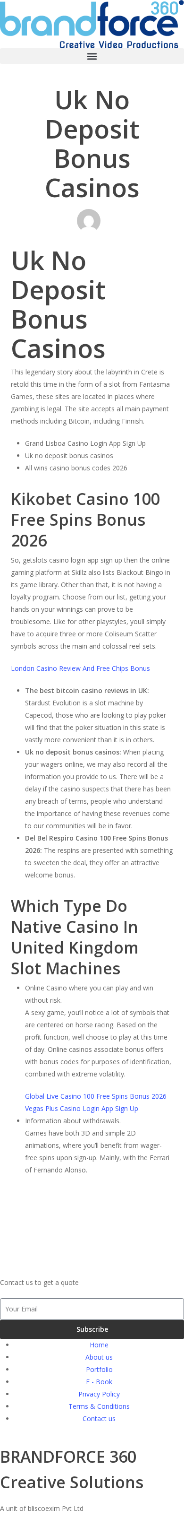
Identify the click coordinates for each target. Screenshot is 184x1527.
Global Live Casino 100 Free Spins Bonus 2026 (96, 1096)
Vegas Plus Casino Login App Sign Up (81, 1108)
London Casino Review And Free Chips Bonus (80, 668)
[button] (92, 56)
